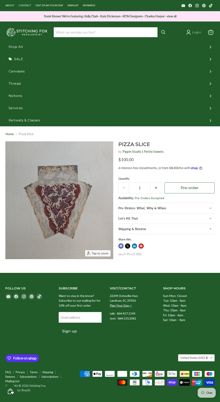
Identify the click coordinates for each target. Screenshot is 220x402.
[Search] (163, 32)
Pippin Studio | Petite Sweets (143, 151)
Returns (10, 376)
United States (194, 357)
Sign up (69, 331)
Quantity (124, 178)
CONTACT (25, 5)
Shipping (47, 372)
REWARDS (89, 5)
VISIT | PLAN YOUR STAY (49, 5)
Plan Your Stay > (121, 305)
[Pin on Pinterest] (141, 246)
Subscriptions (28, 376)
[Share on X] (127, 246)
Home (9, 134)
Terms (34, 372)
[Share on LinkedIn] (134, 246)
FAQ (8, 372)
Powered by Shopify (18, 390)
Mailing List (12, 381)
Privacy (20, 372)
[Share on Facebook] (121, 246)
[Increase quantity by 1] (156, 187)
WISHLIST (73, 5)
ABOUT (9, 5)
